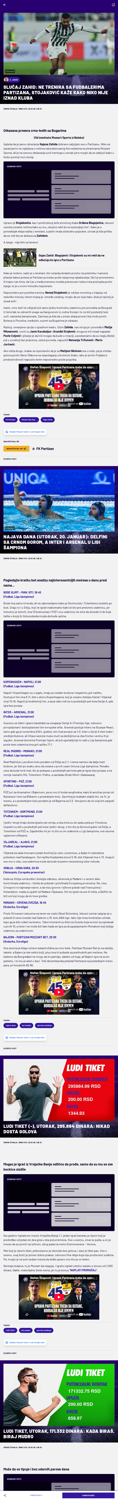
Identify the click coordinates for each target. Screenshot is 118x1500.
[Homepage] (113, 5)
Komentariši (88, 1495)
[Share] (5, 1495)
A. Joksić (14, 80)
